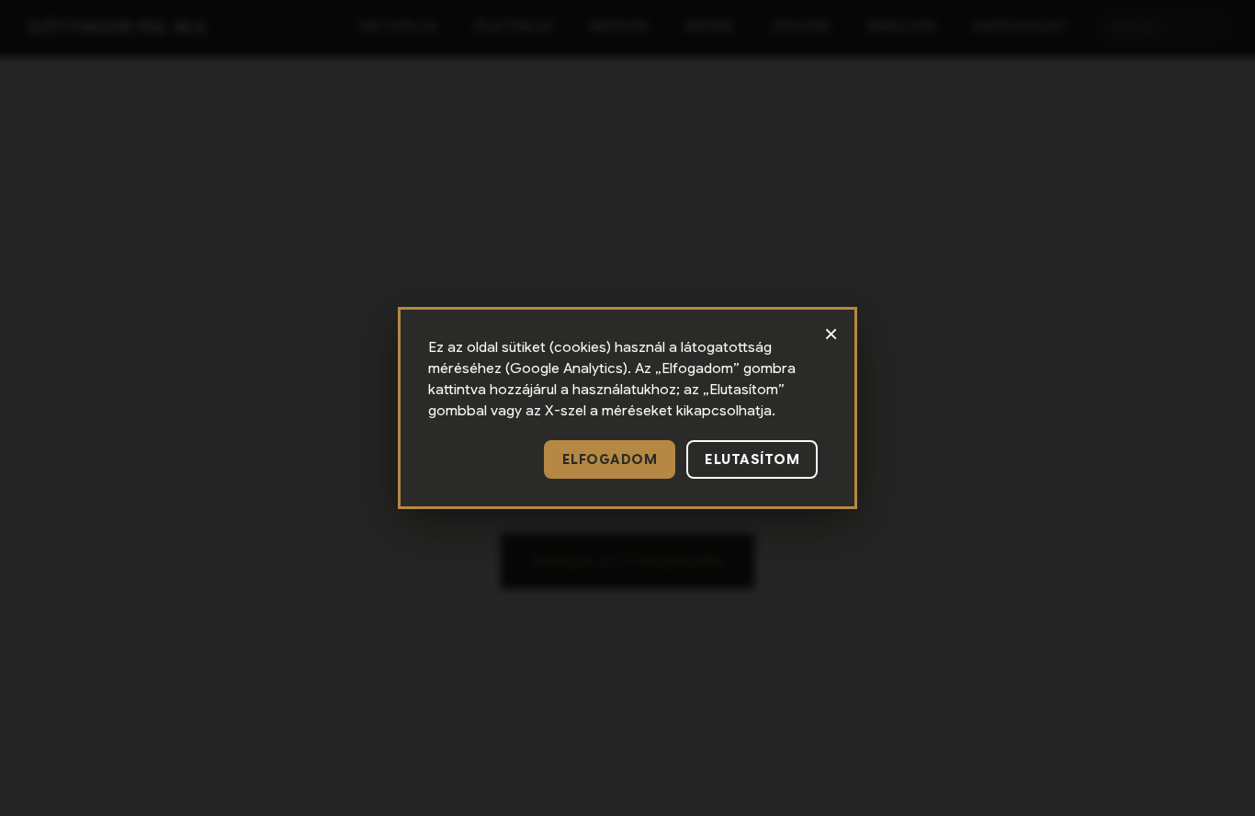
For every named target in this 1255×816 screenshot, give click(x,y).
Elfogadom (610, 459)
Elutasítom (752, 459)
